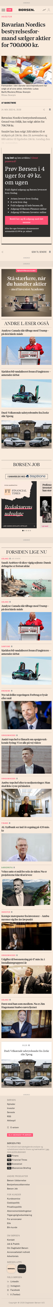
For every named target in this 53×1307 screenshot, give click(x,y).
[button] (49, 10)
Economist (15, 1164)
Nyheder (11, 1104)
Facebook (15, 1290)
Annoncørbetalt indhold (18, 1252)
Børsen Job (12, 1188)
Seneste (11, 1112)
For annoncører (14, 1219)
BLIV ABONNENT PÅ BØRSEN (20, 1135)
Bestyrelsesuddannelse (18, 1184)
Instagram (15, 1286)
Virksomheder (8, 735)
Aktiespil (11, 1120)
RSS (9, 1116)
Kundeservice (13, 1198)
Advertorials (13, 1256)
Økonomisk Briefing (19, 1168)
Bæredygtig (7, 867)
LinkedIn (14, 1281)
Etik (9, 1223)
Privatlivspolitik (14, 1207)
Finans (4, 823)
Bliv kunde (12, 1227)
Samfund (5, 646)
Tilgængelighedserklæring (19, 1215)
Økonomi (5, 691)
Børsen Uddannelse (16, 1180)
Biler (24, 1045)
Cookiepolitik (13, 1202)
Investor (6, 16)
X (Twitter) (15, 1294)
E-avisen (14, 1127)
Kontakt (11, 1239)
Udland (4, 558)
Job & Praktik (13, 1244)
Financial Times (17, 1159)
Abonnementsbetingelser (19, 1211)
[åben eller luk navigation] (4, 10)
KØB (9, 10)
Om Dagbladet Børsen (17, 1248)
